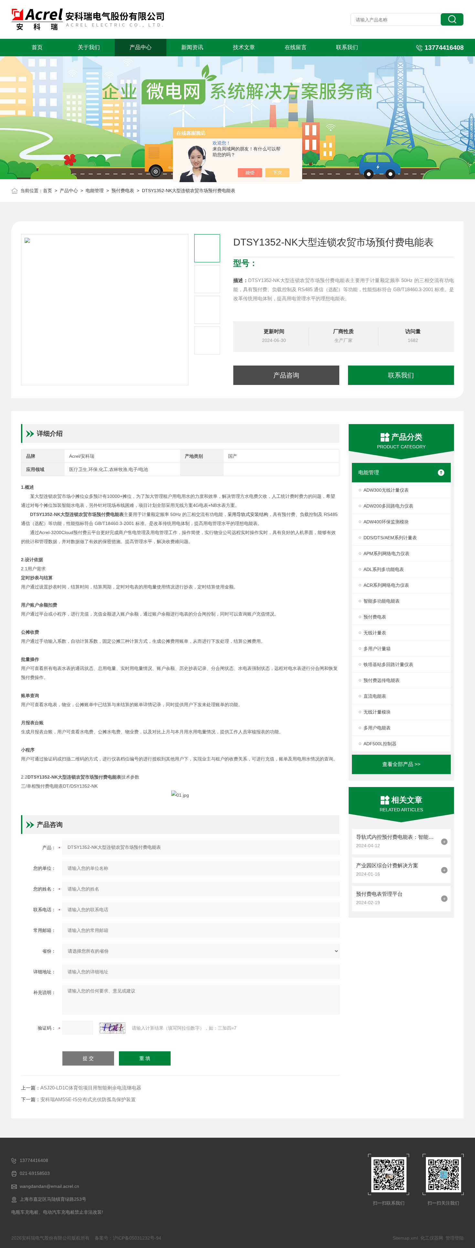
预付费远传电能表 (382, 680)
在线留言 (296, 47)
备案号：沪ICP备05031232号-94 (128, 1238)
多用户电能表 (377, 727)
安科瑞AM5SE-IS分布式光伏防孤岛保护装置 (88, 1099)
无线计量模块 (377, 712)
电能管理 (95, 190)
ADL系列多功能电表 (384, 569)
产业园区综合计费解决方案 (387, 865)
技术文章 (244, 47)
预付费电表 (122, 190)
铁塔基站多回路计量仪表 (388, 664)
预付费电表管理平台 (379, 894)
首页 (37, 47)
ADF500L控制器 (380, 743)
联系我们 (347, 47)
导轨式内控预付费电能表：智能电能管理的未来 (397, 837)
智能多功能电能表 (382, 601)
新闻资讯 (192, 47)
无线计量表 (375, 632)
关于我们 (89, 47)
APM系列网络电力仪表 (386, 553)
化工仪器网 (431, 1238)
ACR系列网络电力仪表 (386, 585)
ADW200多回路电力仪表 (388, 506)
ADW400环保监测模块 (386, 521)
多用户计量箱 (377, 648)
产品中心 (141, 47)
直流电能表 (375, 696)
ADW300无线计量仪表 (386, 490)
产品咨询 (286, 375)
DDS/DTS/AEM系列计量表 (390, 537)
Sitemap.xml (405, 1238)
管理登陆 (455, 1238)
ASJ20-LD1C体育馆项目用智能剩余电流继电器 (90, 1087)
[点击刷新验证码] (112, 1028)
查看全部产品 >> (401, 764)
